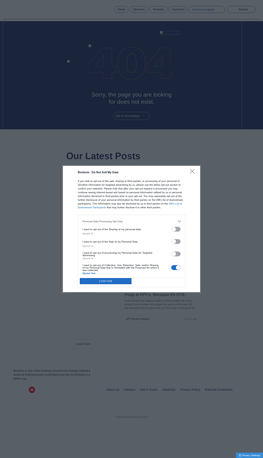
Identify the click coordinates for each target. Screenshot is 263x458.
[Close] (193, 172)
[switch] (176, 229)
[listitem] (131, 221)
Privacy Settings (251, 455)
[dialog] (131, 229)
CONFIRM (105, 281)
